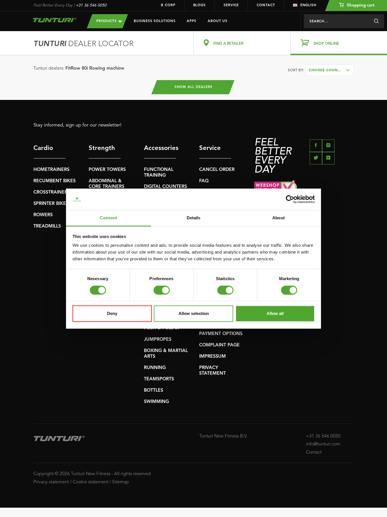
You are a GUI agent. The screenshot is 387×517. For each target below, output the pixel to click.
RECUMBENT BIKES (54, 181)
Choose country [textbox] (327, 70)
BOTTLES (153, 390)
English (308, 5)
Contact (266, 5)
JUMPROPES (157, 339)
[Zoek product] (376, 21)
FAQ (204, 181)
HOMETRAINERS (51, 170)
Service (231, 5)
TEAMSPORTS (159, 379)
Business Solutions (154, 21)
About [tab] (278, 218)
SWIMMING (156, 402)
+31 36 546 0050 (91, 5)
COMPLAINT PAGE (219, 345)
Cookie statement (90, 482)
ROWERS (43, 215)
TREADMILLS (47, 226)
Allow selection (193, 313)
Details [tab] (194, 218)
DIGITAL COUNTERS (165, 187)
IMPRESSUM (212, 356)
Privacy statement (51, 482)
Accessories (160, 148)
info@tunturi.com (323, 444)
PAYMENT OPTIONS (221, 334)
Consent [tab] (108, 218)
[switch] (162, 290)
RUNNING (155, 368)
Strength (102, 148)
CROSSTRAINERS (51, 192)
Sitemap (120, 482)
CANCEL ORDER (217, 170)
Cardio (43, 148)
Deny (112, 313)
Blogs (199, 5)
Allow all (275, 313)
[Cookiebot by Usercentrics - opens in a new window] (290, 199)
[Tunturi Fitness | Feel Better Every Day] (54, 20)
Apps (191, 21)
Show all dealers (194, 87)
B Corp (168, 5)
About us (217, 21)
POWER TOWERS (107, 170)
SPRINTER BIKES (51, 203)
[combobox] (329, 70)
